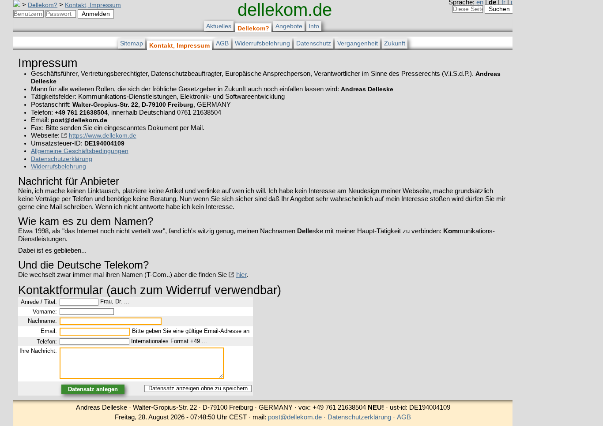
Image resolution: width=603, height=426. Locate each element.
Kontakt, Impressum (93, 4)
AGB (222, 43)
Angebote (288, 26)
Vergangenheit (357, 43)
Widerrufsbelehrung (262, 43)
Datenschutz (313, 43)
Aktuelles (218, 26)
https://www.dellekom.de (102, 135)
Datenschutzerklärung (61, 158)
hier (241, 274)
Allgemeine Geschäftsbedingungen (79, 150)
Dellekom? (42, 4)
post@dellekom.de (295, 417)
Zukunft (394, 43)
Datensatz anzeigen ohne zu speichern (198, 388)
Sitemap (131, 43)
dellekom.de (284, 9)
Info (314, 26)
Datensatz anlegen (93, 389)
